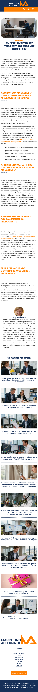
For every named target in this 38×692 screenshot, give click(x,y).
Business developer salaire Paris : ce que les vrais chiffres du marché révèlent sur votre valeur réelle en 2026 (19, 565)
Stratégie (19, 662)
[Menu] (2, 9)
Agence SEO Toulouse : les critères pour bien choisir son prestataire (19, 618)
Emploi (19, 664)
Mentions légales (28, 685)
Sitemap (8, 688)
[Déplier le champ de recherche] (36, 9)
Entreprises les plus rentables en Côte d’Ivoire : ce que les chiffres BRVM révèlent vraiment (19, 458)
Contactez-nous (19, 673)
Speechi (19, 666)
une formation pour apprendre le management (17, 140)
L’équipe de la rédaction (23, 688)
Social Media (19, 659)
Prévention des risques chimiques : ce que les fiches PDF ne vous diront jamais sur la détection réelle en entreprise (19, 512)
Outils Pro (19, 657)
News (19, 655)
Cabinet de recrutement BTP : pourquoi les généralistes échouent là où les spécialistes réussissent (19, 380)
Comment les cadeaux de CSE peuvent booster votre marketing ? (19, 592)
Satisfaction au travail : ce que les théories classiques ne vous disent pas (19, 432)
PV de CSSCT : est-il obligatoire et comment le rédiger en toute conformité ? (19, 407)
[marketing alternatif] (19, 4)
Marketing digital (19, 653)
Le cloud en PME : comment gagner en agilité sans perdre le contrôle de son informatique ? (19, 539)
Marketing (19, 651)
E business (19, 649)
